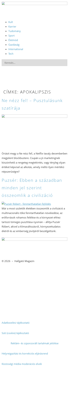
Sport (11, 35)
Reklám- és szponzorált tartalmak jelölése (34, 343)
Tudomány (14, 31)
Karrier (12, 26)
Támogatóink (9, 302)
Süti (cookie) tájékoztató (15, 333)
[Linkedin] (28, 386)
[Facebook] (6, 376)
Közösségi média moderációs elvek (22, 364)
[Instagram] (28, 376)
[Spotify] (6, 386)
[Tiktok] (49, 376)
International (15, 49)
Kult (10, 22)
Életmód (13, 40)
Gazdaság (13, 44)
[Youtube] (49, 386)
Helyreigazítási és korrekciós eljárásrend (25, 353)
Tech (10, 53)
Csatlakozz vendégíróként (34, 291)
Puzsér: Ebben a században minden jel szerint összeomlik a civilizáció (32, 187)
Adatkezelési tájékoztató (15, 322)
